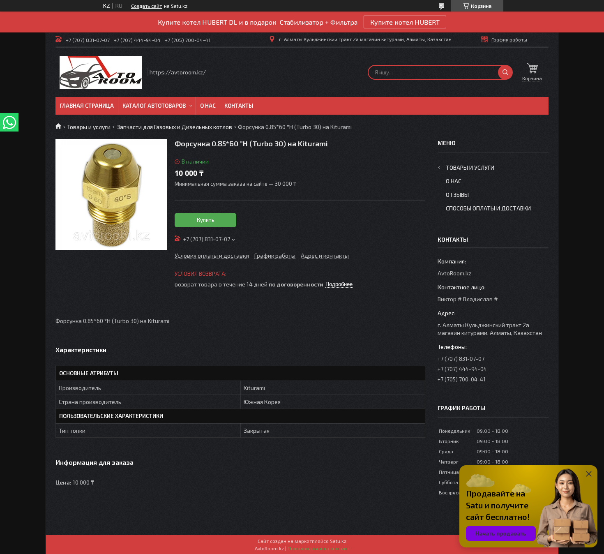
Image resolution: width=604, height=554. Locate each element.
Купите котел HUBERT (405, 22)
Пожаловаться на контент (318, 548)
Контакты (239, 105)
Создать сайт (146, 6)
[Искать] (505, 72)
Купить (205, 220)
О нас (208, 105)
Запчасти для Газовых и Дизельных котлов (174, 126)
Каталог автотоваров (154, 105)
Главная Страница (87, 105)
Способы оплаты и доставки (488, 208)
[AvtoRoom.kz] (101, 72)
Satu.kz (338, 541)
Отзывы (457, 194)
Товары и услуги (89, 126)
